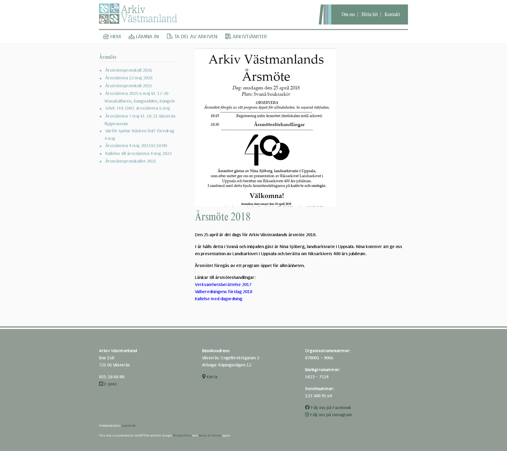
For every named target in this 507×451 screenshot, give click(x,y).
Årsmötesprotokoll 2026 (128, 69)
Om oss (348, 14)
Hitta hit (370, 14)
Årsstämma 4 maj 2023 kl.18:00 (136, 145)
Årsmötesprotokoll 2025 (128, 85)
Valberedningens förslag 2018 (223, 291)
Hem (115, 36)
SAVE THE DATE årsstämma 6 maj (137, 107)
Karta (211, 376)
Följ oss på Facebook (330, 407)
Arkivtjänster (249, 36)
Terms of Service (210, 435)
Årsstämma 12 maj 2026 (129, 77)
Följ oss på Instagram (330, 414)
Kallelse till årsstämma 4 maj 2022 (138, 153)
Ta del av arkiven (195, 36)
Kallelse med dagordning (218, 298)
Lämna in (147, 36)
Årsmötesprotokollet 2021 (130, 160)
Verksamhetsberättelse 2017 (223, 284)
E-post (110, 383)
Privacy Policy (182, 435)
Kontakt (392, 14)
